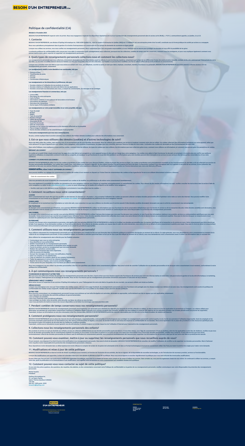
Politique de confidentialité (54, 412)
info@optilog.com (196, 408)
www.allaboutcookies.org (59, 185)
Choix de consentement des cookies (42, 176)
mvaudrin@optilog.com (36, 385)
